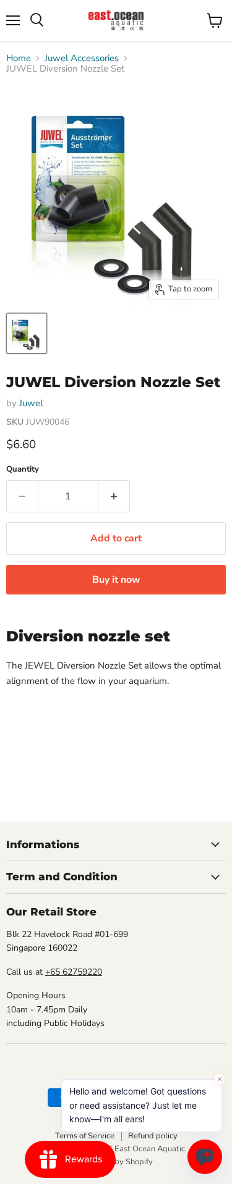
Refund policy (153, 1135)
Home (18, 58)
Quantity (22, 469)
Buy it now (116, 579)
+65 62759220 (73, 972)
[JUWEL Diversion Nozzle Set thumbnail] (26, 333)
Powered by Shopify (116, 1161)
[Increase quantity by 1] (114, 496)
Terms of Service (84, 1135)
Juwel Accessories (82, 58)
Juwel (31, 403)
